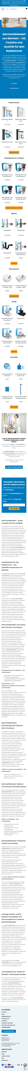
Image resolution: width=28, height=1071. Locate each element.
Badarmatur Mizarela (7, 120)
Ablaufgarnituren (14, 88)
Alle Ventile (14, 351)
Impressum (5, 1060)
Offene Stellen (6, 1056)
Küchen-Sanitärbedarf (12, 965)
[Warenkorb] (25, 9)
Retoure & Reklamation (8, 1025)
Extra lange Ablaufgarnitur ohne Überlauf (14, 679)
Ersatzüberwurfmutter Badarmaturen (7, 397)
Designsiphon (7, 230)
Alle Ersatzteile (14, 407)
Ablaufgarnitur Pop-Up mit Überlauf (7, 175)
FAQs (3, 1014)
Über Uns (4, 1052)
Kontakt (4, 1012)
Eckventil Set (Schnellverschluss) (7, 319)
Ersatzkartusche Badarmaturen (20, 374)
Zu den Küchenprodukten (14, 467)
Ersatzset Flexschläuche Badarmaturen (21, 397)
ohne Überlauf (19, 675)
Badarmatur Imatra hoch (20, 142)
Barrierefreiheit (6, 1027)
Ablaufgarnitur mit (9, 675)
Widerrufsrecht (6, 1016)
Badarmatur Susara (7, 142)
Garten (13, 577)
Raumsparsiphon (8, 834)
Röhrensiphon (7, 253)
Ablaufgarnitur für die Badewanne (12, 680)
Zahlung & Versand (7, 1023)
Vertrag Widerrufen (9, 1031)
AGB (3, 1058)
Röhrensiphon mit (8, 827)
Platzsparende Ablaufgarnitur (11, 677)
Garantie (4, 1021)
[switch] (25, 1069)
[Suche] (9, 9)
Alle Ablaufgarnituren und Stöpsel (14, 208)
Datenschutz (5, 1018)
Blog (3, 1054)
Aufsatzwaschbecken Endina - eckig (21, 286)
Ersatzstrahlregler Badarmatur (7, 374)
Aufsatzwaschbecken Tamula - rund (7, 286)
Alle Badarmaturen (14, 152)
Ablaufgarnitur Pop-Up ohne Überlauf (7, 198)
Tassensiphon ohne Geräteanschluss (13, 831)
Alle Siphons (14, 263)
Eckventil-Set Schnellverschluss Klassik (20, 342)
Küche (5, 577)
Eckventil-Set (20, 318)
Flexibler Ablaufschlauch (10, 833)
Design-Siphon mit (9, 824)
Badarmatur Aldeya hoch (20, 120)
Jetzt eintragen (14, 508)
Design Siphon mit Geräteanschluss (20, 253)
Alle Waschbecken (14, 296)
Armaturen (14, 83)
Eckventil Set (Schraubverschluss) (7, 342)
